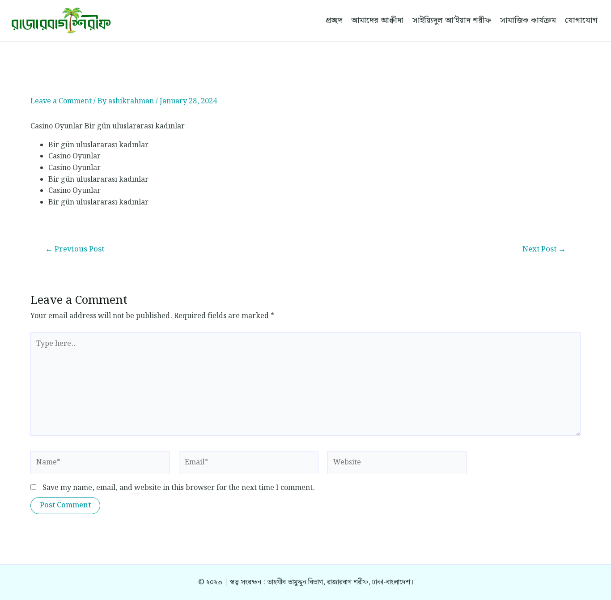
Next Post (544, 249)
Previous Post (74, 249)
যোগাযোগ (581, 20)
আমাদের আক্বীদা (377, 20)
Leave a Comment (61, 101)
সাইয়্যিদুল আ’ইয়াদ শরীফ (451, 20)
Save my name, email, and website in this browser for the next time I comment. (178, 488)
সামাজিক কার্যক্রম (528, 20)
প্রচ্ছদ (334, 20)
